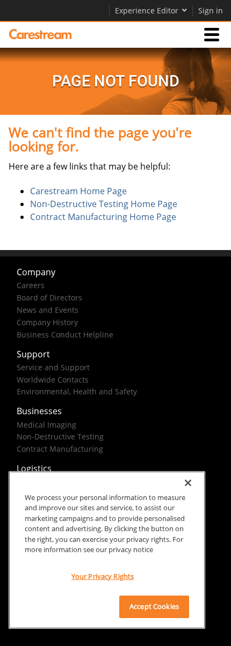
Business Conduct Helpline (65, 334)
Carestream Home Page (78, 191)
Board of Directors (49, 297)
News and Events (47, 310)
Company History (47, 322)
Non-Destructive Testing (60, 436)
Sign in (210, 10)
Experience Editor (146, 10)
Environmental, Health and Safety (77, 391)
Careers (31, 285)
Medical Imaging (46, 425)
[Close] (188, 483)
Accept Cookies (154, 606)
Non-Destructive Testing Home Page (103, 204)
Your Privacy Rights (102, 576)
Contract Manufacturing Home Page (103, 217)
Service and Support (53, 367)
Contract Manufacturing (60, 449)
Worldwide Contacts (53, 380)
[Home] (40, 34)
